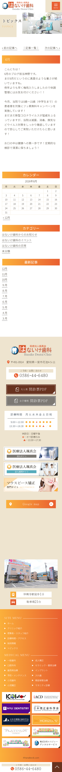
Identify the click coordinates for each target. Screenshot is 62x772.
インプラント (41, 670)
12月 (4, 268)
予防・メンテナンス (16, 675)
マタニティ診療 (42, 685)
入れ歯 (38, 675)
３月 (4, 318)
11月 (4, 274)
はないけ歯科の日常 (14, 245)
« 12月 (6, 217)
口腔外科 (11, 665)
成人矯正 (39, 660)
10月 (4, 279)
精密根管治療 (41, 680)
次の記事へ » (52, 48)
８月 (4, 290)
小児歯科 (11, 680)
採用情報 (11, 643)
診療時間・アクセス (16, 638)
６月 (4, 302)
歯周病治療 (12, 670)
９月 (4, 285)
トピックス (12, 648)
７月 (4, 296)
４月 (4, 313)
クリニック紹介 (14, 628)
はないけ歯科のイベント (17, 240)
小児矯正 (11, 685)
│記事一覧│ (31, 48)
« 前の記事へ (9, 48)
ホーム (10, 623)
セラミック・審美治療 (45, 665)
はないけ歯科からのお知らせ (19, 234)
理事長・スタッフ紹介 (17, 633)
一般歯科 (11, 660)
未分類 (6, 251)
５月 (4, 307)
